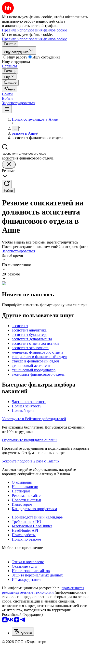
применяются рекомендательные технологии (43, 590)
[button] (7, 94)
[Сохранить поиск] (7, 184)
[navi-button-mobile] (7, 109)
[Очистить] (9, 164)
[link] (10, 83)
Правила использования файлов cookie (34, 39)
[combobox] (24, 153)
